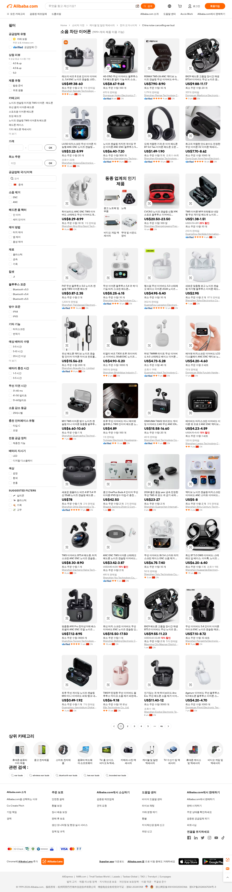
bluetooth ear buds (68, 775)
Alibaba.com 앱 (136, 861)
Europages (165, 876)
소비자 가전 (78, 25)
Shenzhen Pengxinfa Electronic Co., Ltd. (203, 641)
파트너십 (192, 825)
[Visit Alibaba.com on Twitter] (203, 838)
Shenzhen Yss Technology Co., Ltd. (120, 577)
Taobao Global (130, 876)
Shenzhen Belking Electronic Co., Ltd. (120, 641)
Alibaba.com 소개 (16, 792)
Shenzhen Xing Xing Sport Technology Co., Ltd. (79, 226)
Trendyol (152, 876)
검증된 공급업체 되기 (198, 818)
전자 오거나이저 (128, 25)
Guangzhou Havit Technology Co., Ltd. (161, 372)
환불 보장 (57, 805)
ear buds (18, 775)
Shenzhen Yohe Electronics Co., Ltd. (203, 300)
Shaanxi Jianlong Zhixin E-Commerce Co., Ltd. (120, 506)
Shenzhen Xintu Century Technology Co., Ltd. (203, 506)
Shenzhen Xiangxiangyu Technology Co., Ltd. (120, 158)
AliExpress (67, 876)
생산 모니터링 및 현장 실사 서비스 (70, 825)
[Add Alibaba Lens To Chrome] (52, 861)
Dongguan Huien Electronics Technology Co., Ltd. (120, 95)
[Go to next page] (168, 726)
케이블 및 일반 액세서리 (102, 25)
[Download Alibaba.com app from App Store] (189, 861)
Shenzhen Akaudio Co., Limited (78, 368)
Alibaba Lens (25, 861)
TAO (142, 876)
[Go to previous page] (114, 726)
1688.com (81, 876)
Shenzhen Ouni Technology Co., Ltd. (161, 440)
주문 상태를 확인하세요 (199, 812)
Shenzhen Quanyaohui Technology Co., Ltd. (79, 435)
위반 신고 (147, 831)
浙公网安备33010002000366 (171, 887)
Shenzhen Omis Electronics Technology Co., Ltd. (79, 506)
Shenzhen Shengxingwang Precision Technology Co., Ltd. (161, 226)
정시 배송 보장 (59, 812)
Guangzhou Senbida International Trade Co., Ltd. (203, 234)
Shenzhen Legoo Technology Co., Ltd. (203, 443)
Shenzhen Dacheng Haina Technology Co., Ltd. (79, 569)
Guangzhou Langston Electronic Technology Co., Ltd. (161, 304)
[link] (227, 859)
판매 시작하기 (194, 805)
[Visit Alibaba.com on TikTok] (223, 838)
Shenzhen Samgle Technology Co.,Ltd (79, 91)
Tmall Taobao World (99, 876)
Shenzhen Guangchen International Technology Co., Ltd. (161, 506)
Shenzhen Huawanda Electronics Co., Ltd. (203, 569)
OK (50, 147)
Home (63, 25)
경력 (9, 818)
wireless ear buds (41, 775)
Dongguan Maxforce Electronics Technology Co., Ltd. (203, 95)
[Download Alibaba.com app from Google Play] (213, 861)
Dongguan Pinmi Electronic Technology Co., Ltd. (203, 707)
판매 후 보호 (58, 818)
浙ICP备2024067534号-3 (202, 887)
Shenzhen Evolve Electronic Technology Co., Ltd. (161, 711)
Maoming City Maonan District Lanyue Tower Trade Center (161, 644)
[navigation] (32, 376)
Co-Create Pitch (15, 805)
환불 (144, 818)
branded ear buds (117, 775)
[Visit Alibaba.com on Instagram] (209, 838)
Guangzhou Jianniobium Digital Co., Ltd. (79, 707)
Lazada (116, 876)
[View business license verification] (146, 887)
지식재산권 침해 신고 (153, 825)
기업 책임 (12, 812)
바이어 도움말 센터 (152, 799)
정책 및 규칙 (58, 831)
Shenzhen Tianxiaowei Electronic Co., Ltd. (79, 304)
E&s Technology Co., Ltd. (116, 707)
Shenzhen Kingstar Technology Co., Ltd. (161, 158)
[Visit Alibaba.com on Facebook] (189, 838)
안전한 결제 (58, 799)
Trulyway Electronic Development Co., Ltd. (120, 440)
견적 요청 (102, 805)
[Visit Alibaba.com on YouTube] (216, 838)
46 (161, 726)
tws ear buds (93, 775)
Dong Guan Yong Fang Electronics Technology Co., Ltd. (203, 158)
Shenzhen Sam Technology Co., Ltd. (120, 300)
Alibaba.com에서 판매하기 (201, 799)
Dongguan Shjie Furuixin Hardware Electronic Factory (203, 372)
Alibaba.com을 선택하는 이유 (22, 799)
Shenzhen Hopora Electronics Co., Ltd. (79, 163)
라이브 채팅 (148, 805)
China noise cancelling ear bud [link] (158, 25)
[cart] (180, 6)
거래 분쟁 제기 (149, 812)
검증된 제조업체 (105, 799)
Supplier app (106, 861)
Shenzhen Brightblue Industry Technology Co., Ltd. (120, 372)
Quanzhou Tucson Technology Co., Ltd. (79, 641)
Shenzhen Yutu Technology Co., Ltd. (161, 574)
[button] (137, 6)
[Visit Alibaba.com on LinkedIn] (196, 838)
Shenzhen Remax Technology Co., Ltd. (161, 95)
